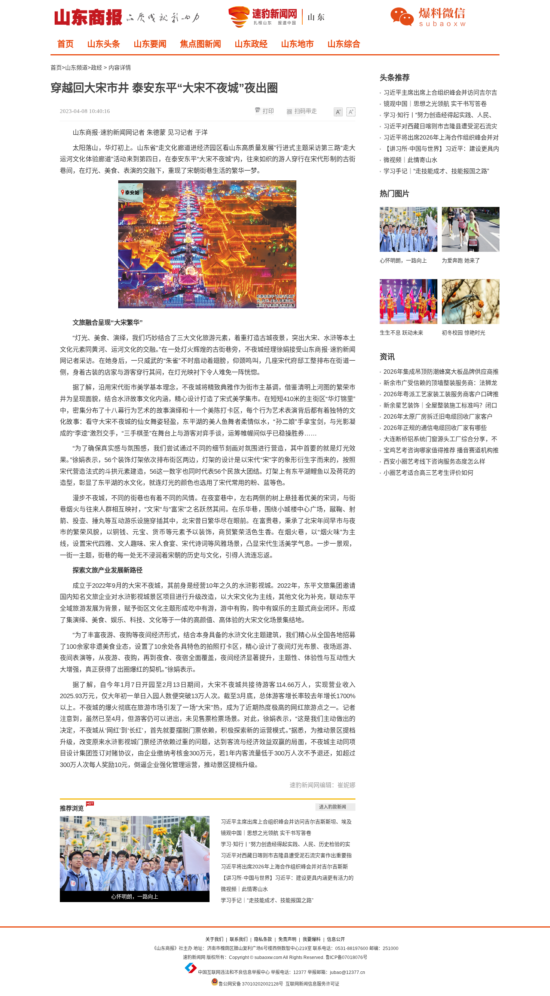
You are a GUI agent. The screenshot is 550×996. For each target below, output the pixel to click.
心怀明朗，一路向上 (134, 896)
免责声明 (287, 939)
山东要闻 (150, 44)
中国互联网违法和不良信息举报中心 (234, 972)
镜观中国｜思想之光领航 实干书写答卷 (266, 833)
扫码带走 (305, 111)
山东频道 (76, 67)
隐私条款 (263, 939)
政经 (96, 67)
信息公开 (336, 939)
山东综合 (343, 44)
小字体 (338, 112)
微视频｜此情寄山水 (244, 889)
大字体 (350, 112)
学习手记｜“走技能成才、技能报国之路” (267, 900)
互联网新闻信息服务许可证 (312, 984)
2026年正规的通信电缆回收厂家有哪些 (435, 428)
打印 (268, 111)
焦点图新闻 (200, 44)
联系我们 (239, 939)
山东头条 (103, 44)
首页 (65, 44)
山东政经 (251, 44)
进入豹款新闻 (332, 807)
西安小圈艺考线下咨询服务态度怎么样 (434, 461)
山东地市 (297, 44)
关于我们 (214, 939)
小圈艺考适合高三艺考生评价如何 (428, 473)
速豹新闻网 (194, 957)
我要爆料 (312, 939)
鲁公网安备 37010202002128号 (251, 984)
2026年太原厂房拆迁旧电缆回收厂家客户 (438, 416)
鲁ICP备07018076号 (346, 957)
